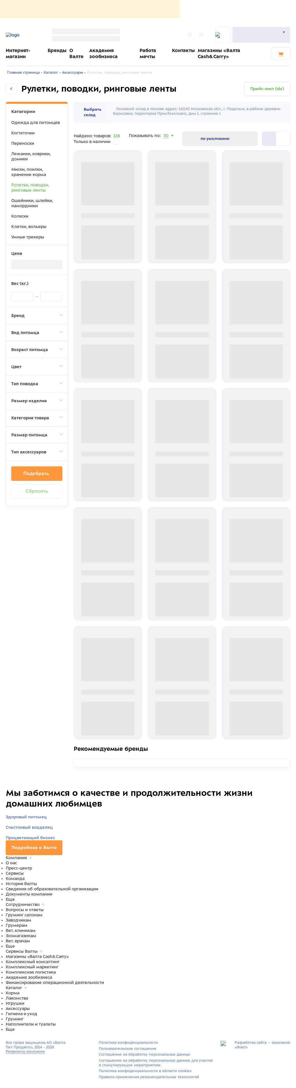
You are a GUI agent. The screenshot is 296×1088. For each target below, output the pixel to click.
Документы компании (29, 894)
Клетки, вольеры (29, 226)
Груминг (14, 1019)
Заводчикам (18, 920)
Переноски (22, 143)
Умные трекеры (27, 237)
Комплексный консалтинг (33, 961)
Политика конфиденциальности (128, 1043)
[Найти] (223, 35)
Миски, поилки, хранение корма (28, 172)
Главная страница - (24, 73)
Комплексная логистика (31, 972)
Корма (12, 993)
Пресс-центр (19, 868)
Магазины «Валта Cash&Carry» (37, 956)
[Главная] (22, 35)
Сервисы (15, 873)
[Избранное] (202, 35)
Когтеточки (23, 133)
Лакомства (17, 998)
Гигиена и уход (21, 1013)
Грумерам (16, 925)
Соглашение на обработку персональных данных (144, 1054)
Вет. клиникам (21, 930)
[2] (269, 139)
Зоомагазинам (21, 935)
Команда (15, 878)
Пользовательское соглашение (127, 1049)
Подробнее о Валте (34, 847)
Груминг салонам (24, 915)
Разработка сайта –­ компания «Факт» (262, 1045)
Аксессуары (18, 1008)
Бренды (57, 50)
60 (166, 142)
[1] (283, 139)
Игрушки (15, 1003)
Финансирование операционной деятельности (55, 982)
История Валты (21, 883)
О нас (11, 863)
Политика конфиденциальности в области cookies (145, 1071)
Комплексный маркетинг (32, 967)
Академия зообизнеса (29, 977)
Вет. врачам (18, 941)
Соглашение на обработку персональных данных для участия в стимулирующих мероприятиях (156, 1063)
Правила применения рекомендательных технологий (149, 1077)
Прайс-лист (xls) (267, 88)
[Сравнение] (191, 35)
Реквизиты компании (25, 1052)
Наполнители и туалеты (31, 1024)
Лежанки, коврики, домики (31, 156)
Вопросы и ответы (25, 909)
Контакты (183, 50)
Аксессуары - (74, 73)
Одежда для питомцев (35, 122)
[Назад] (11, 88)
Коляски (19, 216)
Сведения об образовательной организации (52, 889)
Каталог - (52, 73)
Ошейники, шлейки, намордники (32, 203)
